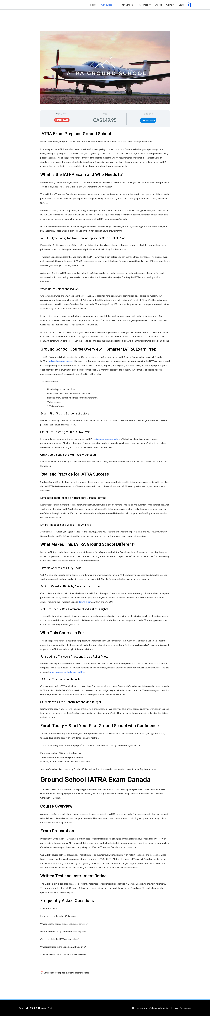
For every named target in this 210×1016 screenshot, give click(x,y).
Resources (143, 4)
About (158, 4)
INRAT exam (84, 601)
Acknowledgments (158, 1007)
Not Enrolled (61, 120)
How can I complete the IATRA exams (58, 916)
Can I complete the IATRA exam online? (59, 939)
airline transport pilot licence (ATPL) (66, 671)
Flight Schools (126, 4)
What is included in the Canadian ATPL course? (63, 946)
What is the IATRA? (49, 908)
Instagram (142, 1007)
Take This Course (148, 120)
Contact (170, 4)
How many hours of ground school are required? (63, 931)
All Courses (106, 4)
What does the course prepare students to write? (64, 923)
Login (181, 4)
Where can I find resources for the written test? (63, 954)
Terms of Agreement (181, 1007)
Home (93, 4)
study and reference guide (60, 361)
